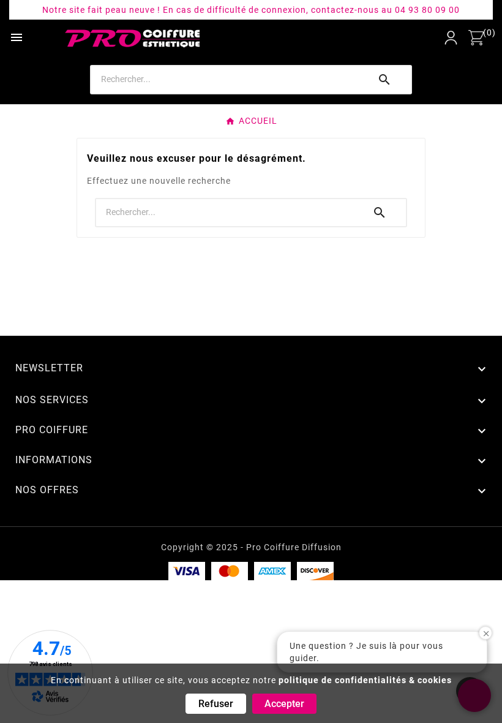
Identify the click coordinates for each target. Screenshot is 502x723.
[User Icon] (451, 37)
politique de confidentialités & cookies (365, 680)
